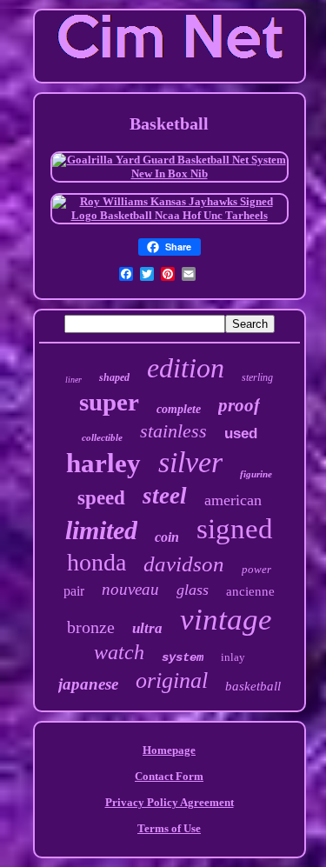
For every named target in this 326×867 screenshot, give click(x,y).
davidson (183, 564)
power (256, 569)
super (109, 402)
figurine (256, 474)
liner (73, 379)
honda (96, 562)
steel (165, 496)
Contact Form (169, 776)
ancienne (250, 591)
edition (185, 367)
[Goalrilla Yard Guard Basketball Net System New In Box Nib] (169, 173)
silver (190, 462)
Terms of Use (169, 828)
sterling (257, 377)
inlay (233, 657)
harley (103, 463)
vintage (226, 620)
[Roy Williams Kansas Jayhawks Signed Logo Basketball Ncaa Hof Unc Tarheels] (169, 215)
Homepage (169, 750)
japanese (88, 684)
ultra (147, 628)
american (233, 500)
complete (178, 409)
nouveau (130, 589)
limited (101, 530)
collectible (102, 437)
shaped (114, 377)
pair (73, 591)
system (182, 657)
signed (234, 528)
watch (119, 652)
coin (167, 537)
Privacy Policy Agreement (169, 802)
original (172, 680)
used (240, 433)
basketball (253, 686)
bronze (91, 627)
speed (101, 498)
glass (192, 589)
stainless (173, 431)
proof (239, 405)
